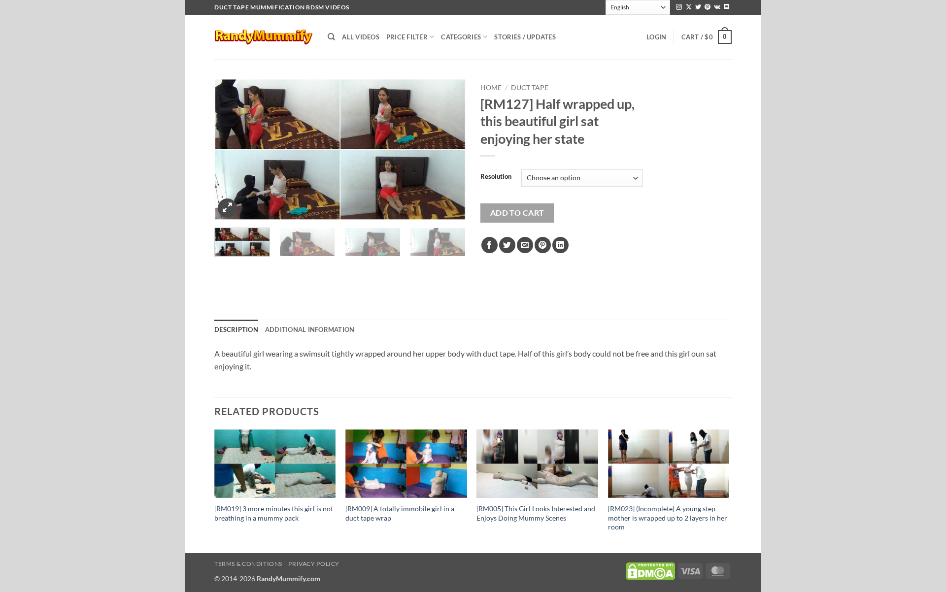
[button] (656, 37)
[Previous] (231, 149)
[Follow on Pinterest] (707, 7)
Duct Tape (529, 88)
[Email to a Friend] (525, 245)
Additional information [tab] (310, 329)
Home (491, 88)
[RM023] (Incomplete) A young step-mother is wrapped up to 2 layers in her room (667, 517)
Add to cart (517, 212)
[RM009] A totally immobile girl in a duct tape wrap (399, 513)
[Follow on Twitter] (698, 7)
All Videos (360, 37)
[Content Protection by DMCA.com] (650, 570)
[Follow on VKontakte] (717, 7)
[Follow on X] (689, 7)
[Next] (448, 149)
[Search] (331, 37)
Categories (461, 37)
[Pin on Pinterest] (543, 245)
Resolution (495, 176)
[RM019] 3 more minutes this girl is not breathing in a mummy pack (273, 513)
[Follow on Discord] (727, 7)
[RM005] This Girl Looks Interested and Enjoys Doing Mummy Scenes (535, 513)
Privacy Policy (313, 563)
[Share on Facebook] (489, 245)
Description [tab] (236, 329)
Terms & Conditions (248, 563)
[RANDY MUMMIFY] (263, 37)
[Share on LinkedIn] (560, 245)
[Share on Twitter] (507, 245)
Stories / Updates (524, 37)
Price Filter (407, 37)
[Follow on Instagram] (679, 7)
